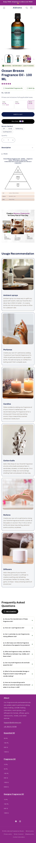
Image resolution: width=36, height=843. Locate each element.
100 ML (6, 743)
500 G (6, 747)
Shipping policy (29, 834)
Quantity (4, 135)
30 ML (6, 738)
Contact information (19, 837)
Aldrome (9, 831)
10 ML (6, 764)
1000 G (6, 752)
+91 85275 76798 (10, 726)
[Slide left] (2, 59)
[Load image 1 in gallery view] (9, 59)
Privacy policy (8, 834)
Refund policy (30, 831)
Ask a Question (11, 611)
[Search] (26, 8)
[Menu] (4, 8)
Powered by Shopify (18, 831)
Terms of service (19, 834)
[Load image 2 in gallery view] (18, 59)
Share (5, 154)
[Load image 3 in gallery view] (27, 59)
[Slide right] (34, 59)
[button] (6, 84)
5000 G (6, 787)
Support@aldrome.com (12, 722)
